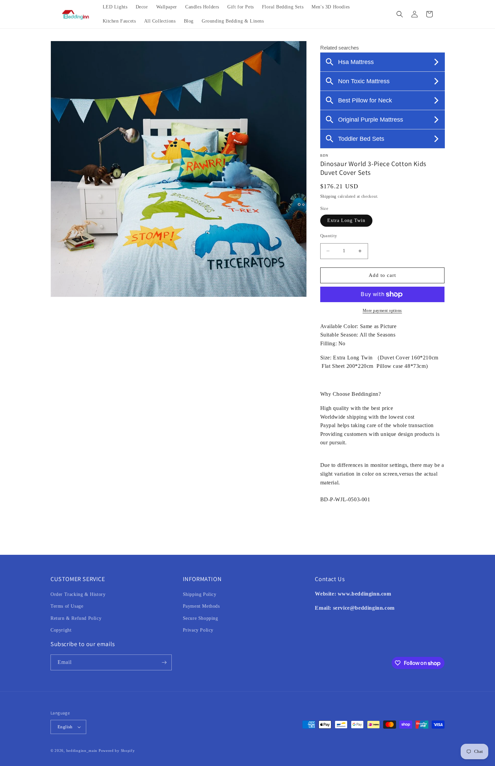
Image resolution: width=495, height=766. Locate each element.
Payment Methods (201, 606)
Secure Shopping (200, 618)
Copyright (61, 630)
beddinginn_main (82, 750)
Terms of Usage (67, 606)
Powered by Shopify (117, 750)
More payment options (382, 310)
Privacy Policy (198, 630)
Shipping (328, 196)
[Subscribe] (164, 662)
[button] (399, 14)
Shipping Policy (200, 594)
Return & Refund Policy (76, 618)
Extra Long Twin (346, 220)
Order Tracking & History (78, 594)
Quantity (328, 235)
